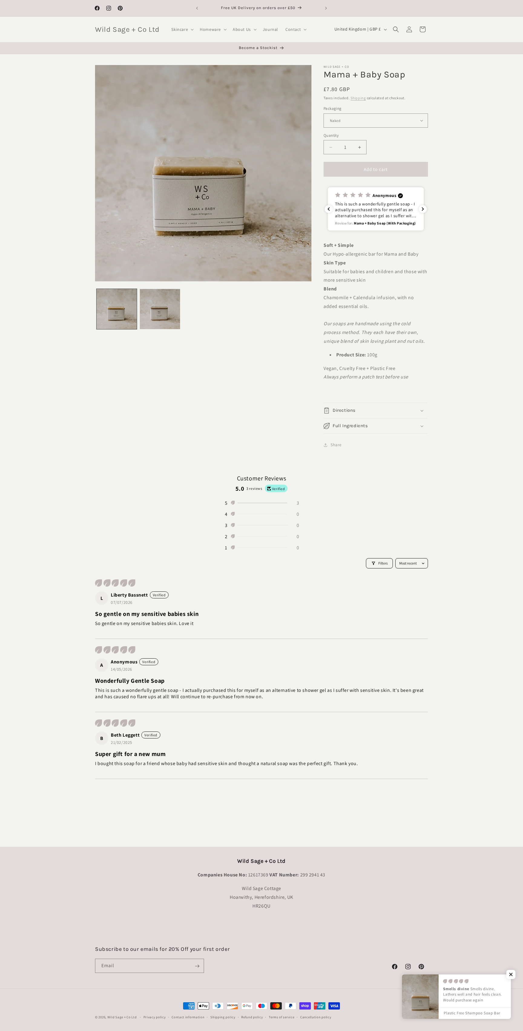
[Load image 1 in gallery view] (117, 309)
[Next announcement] (326, 8)
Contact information (188, 1017)
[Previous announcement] (197, 8)
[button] (182, 29)
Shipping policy (222, 1017)
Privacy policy (154, 1017)
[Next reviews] (423, 209)
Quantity (331, 135)
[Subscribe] (197, 966)
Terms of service (281, 1017)
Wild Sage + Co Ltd (122, 1017)
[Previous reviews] (329, 209)
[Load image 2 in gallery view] (160, 309)
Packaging (333, 108)
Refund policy (252, 1017)
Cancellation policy (315, 1017)
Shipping (358, 98)
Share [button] (336, 445)
